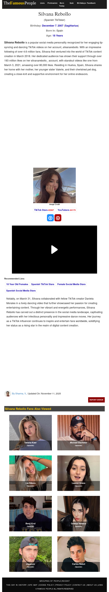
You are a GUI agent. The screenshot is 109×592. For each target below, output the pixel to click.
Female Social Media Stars (71, 284)
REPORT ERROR (96, 399)
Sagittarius (71, 25)
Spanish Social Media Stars (21, 290)
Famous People (45, 588)
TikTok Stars (41, 210)
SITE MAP (33, 585)
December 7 (49, 25)
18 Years (58, 35)
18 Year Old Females (17, 284)
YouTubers (63, 210)
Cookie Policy (47, 585)
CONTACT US (79, 585)
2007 (60, 25)
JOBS (100, 585)
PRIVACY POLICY (63, 585)
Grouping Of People (50, 581)
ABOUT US (92, 585)
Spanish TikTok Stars (42, 284)
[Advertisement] (56, 99)
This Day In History (17, 585)
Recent (66, 581)
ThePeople (20, 3)
